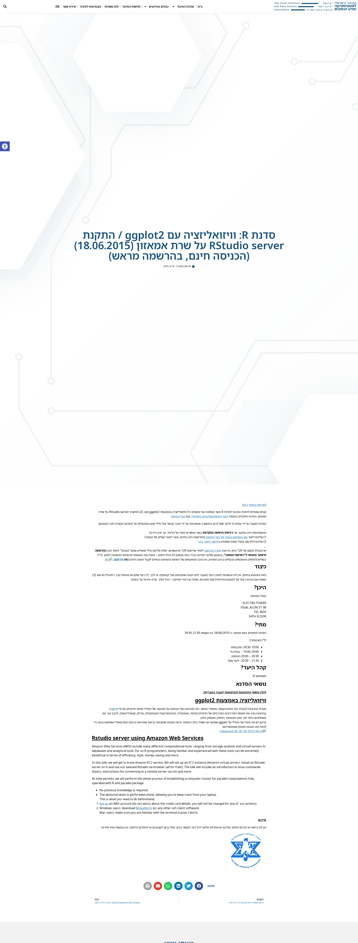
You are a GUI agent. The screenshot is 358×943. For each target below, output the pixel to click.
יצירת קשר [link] (69, 6)
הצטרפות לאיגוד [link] (90, 6)
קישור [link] (113, 709)
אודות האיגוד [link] (185, 6)
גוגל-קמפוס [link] (178, 516)
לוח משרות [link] (112, 6)
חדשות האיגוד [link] (131, 6)
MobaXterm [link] (144, 808)
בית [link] (200, 6)
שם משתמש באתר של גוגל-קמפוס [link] (227, 537)
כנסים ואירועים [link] (159, 6)
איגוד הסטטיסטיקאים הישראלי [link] (209, 516)
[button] (5, 7)
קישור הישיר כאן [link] (208, 541)
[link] (5, 146)
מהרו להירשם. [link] (212, 550)
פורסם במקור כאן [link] (254, 505)
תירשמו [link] (118, 559)
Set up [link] (103, 804)
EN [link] (57, 6)
